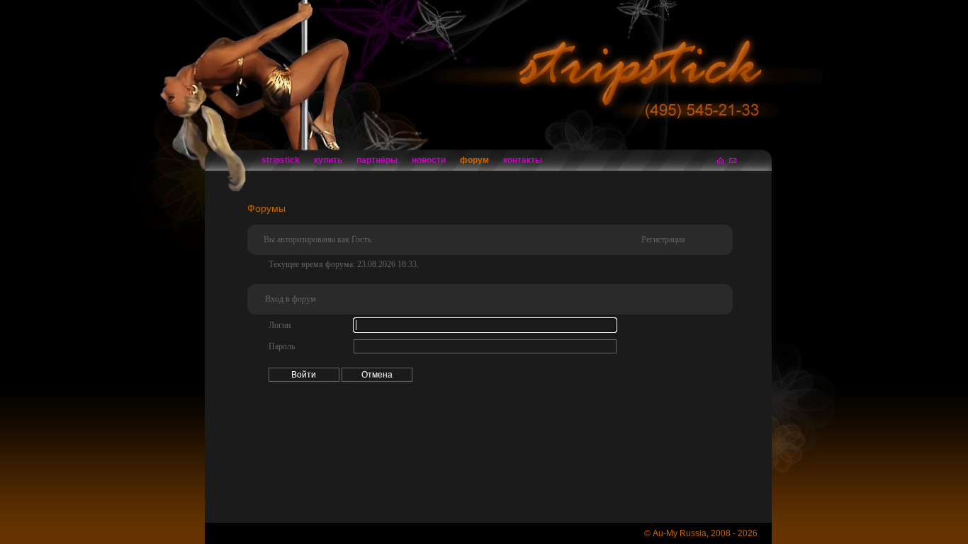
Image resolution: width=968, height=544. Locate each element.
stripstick (280, 160)
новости (429, 160)
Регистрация (663, 239)
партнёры (377, 160)
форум (474, 160)
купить (328, 160)
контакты (522, 160)
